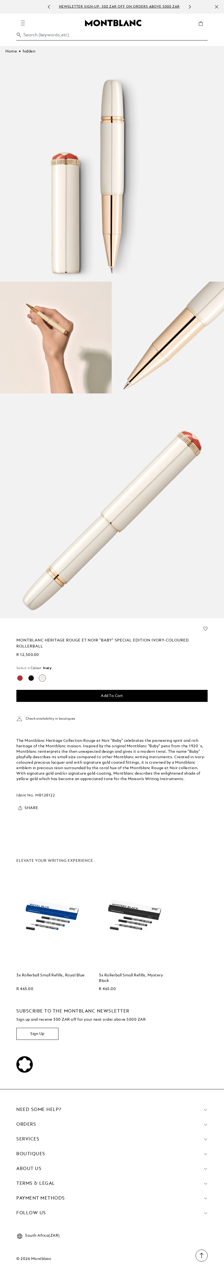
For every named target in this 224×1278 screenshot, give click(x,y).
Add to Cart (112, 696)
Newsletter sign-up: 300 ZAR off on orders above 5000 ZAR (119, 6)
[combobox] (112, 36)
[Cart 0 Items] (203, 28)
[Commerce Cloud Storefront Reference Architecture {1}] (113, 23)
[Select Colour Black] (31, 678)
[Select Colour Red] (19, 678)
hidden (29, 51)
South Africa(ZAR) (42, 1236)
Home (11, 51)
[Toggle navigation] (23, 23)
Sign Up (37, 1034)
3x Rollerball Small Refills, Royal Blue (50, 975)
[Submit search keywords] (18, 35)
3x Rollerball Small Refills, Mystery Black (131, 978)
